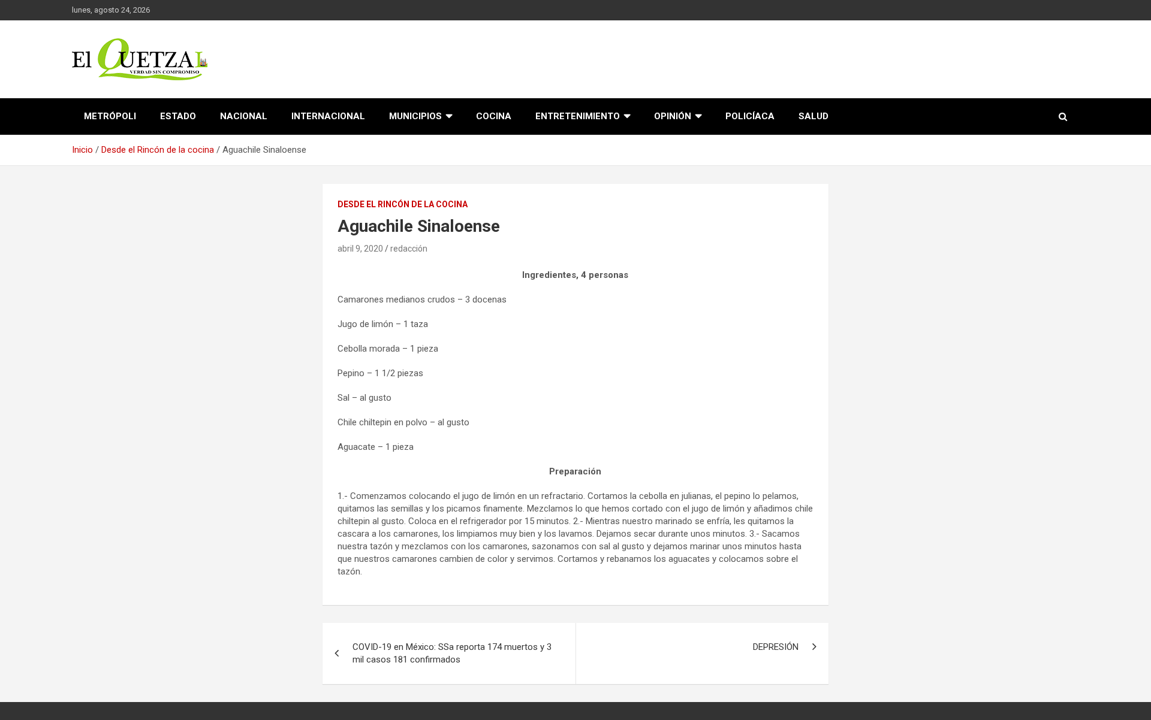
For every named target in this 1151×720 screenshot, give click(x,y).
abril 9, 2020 (360, 248)
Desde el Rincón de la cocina (403, 204)
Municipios (415, 116)
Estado (178, 116)
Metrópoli (110, 116)
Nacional (243, 116)
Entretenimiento (577, 116)
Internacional (328, 116)
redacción (408, 248)
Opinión (672, 116)
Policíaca (750, 116)
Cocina (493, 116)
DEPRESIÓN (776, 647)
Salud (813, 116)
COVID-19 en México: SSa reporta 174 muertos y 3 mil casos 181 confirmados (452, 653)
